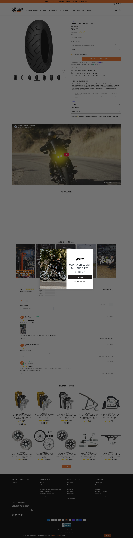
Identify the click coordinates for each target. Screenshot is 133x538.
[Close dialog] (91, 251)
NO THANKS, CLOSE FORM (80, 281)
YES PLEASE (80, 277)
